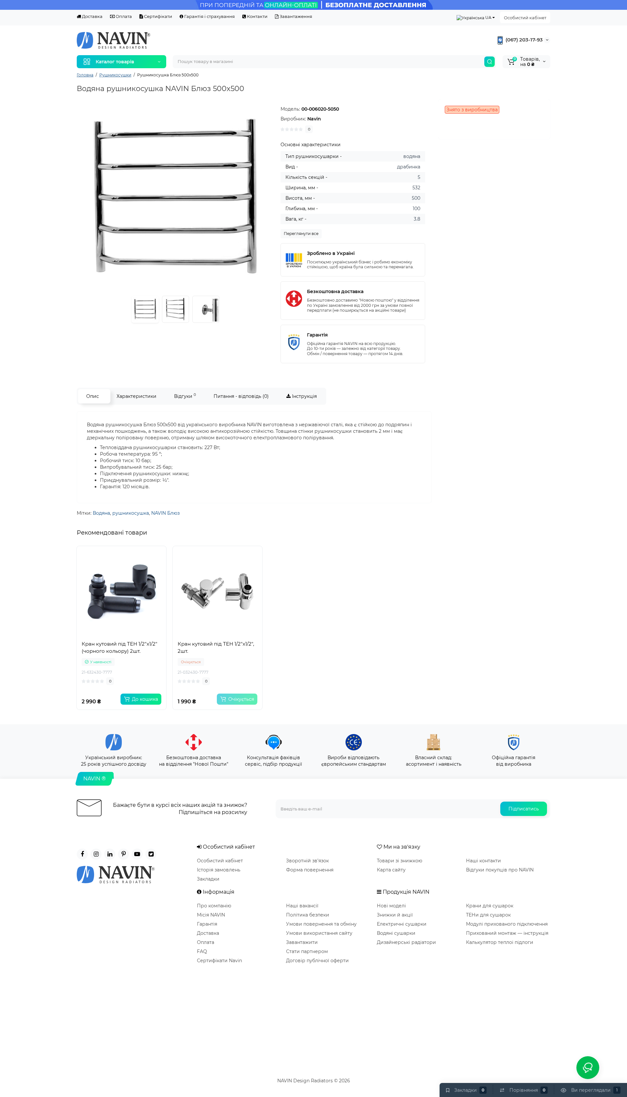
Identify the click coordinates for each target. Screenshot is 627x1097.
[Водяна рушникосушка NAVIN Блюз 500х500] (175, 198)
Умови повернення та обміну (321, 924)
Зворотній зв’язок (307, 861)
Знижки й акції (395, 915)
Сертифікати (157, 16)
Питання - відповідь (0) (241, 396)
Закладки (208, 879)
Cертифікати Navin (219, 961)
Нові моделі (391, 906)
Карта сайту (391, 870)
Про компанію (214, 906)
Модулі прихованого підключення (507, 924)
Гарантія (207, 924)
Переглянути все (301, 233)
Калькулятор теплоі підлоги (499, 942)
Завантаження (295, 16)
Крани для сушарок (489, 906)
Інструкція (304, 396)
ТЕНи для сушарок (488, 915)
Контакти (256, 16)
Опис (92, 396)
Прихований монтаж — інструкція (507, 933)
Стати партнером (307, 951)
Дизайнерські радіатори (406, 942)
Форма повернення (309, 870)
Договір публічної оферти (317, 961)
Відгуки (185, 396)
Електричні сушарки (401, 924)
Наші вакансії (302, 906)
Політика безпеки (307, 915)
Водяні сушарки (396, 933)
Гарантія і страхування (209, 16)
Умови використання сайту (319, 933)
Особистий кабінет (525, 17)
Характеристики (136, 396)
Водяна (101, 513)
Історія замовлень (218, 870)
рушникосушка (130, 513)
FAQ (202, 951)
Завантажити (302, 942)
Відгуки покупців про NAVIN (500, 870)
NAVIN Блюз (165, 513)
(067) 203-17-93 (523, 40)
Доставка (92, 16)
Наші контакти (483, 861)
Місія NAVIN (211, 915)
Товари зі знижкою (399, 861)
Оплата (123, 16)
